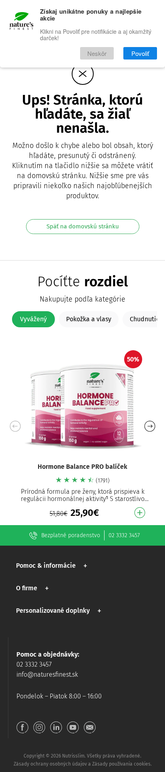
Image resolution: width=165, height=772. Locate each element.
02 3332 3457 (124, 535)
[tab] (33, 319)
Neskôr (97, 53)
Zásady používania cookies (121, 764)
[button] (150, 426)
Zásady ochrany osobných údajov (50, 764)
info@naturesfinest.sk (47, 674)
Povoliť (140, 53)
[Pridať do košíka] (140, 513)
